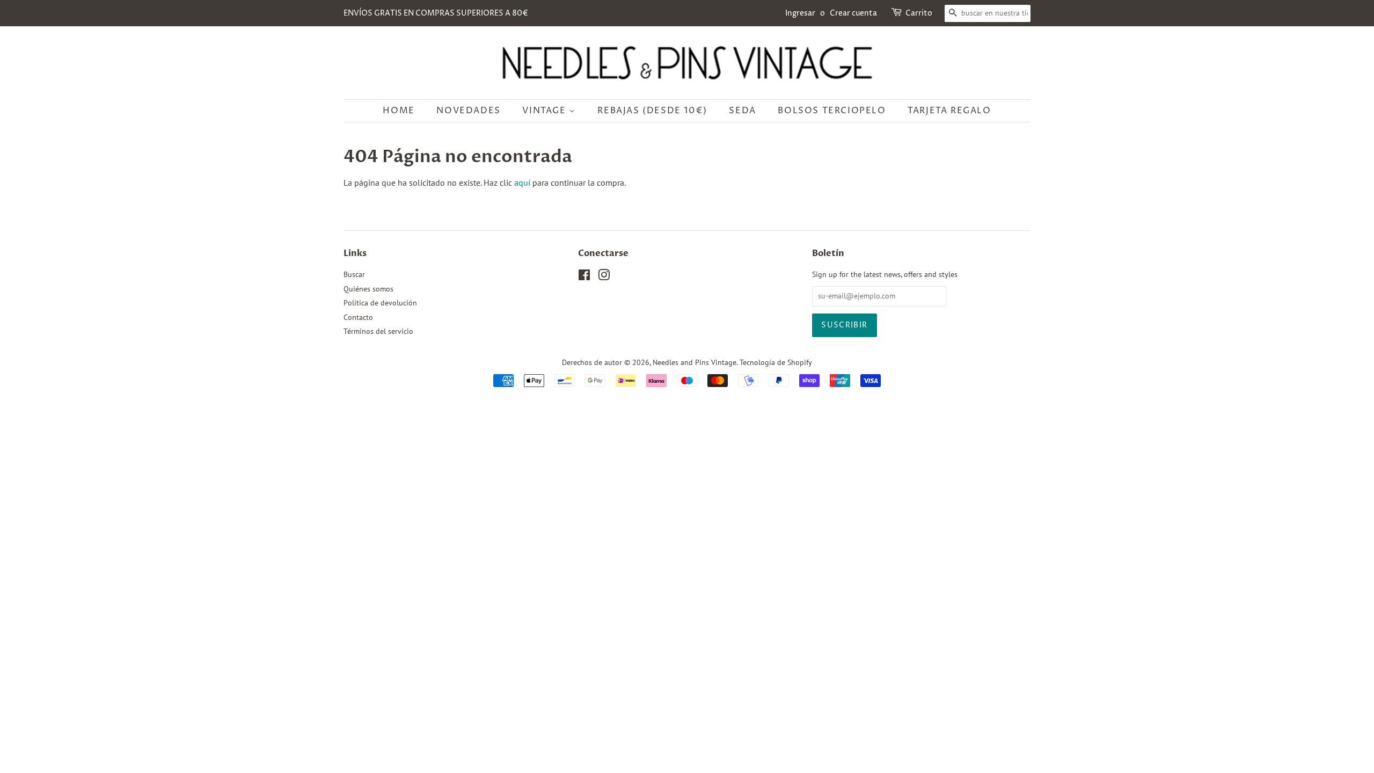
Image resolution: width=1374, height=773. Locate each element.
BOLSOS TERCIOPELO (832, 110)
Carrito (918, 13)
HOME (398, 110)
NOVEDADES (468, 110)
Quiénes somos (368, 289)
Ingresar (800, 13)
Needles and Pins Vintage (694, 362)
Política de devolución (380, 303)
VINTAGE (545, 110)
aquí (522, 182)
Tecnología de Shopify (776, 362)
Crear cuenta (853, 13)
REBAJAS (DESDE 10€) (652, 110)
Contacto (358, 317)
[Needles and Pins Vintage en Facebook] (584, 277)
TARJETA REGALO (949, 110)
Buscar (354, 274)
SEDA (742, 110)
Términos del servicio (378, 331)
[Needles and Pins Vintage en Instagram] (604, 277)
